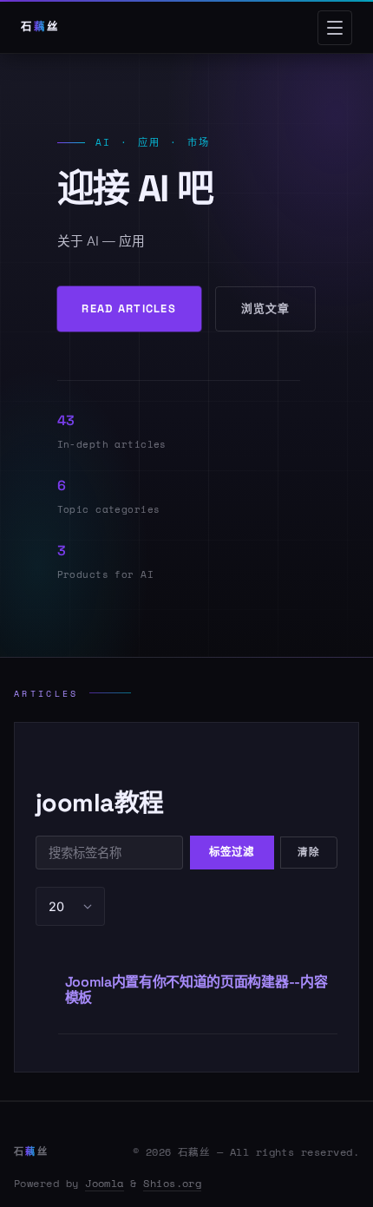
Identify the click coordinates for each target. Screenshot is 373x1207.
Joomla (104, 1183)
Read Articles (129, 308)
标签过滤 (231, 852)
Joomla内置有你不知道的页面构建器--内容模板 (196, 990)
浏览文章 (266, 308)
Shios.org (172, 1183)
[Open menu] (334, 27)
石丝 (31, 1151)
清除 (309, 852)
